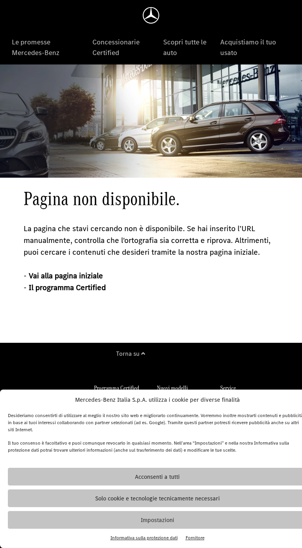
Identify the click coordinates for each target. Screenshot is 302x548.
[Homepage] (151, 15)
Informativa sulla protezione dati (144, 538)
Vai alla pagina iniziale (66, 275)
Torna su (128, 353)
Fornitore (195, 538)
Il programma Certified (67, 287)
